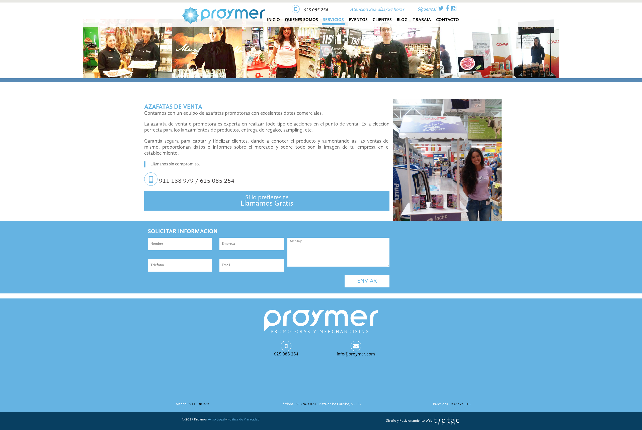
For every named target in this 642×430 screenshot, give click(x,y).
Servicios (333, 20)
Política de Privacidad (243, 419)
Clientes (382, 20)
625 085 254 (315, 10)
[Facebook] (447, 9)
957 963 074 (306, 404)
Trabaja (422, 20)
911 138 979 (199, 404)
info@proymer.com (356, 354)
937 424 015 (460, 404)
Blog (402, 20)
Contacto (447, 20)
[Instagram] (453, 9)
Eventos (358, 20)
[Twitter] (441, 9)
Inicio (273, 20)
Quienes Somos (301, 20)
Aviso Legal (216, 419)
